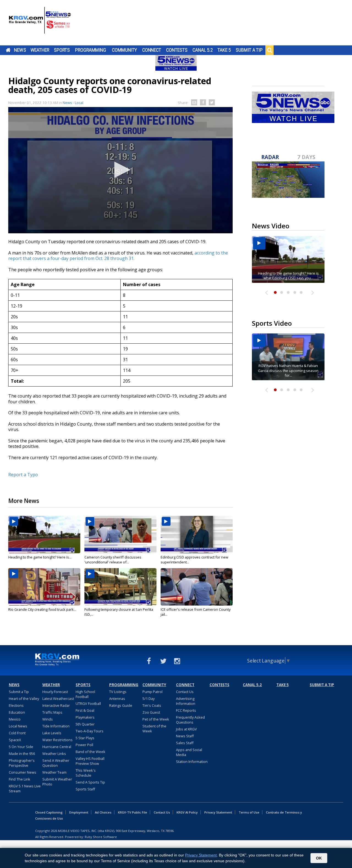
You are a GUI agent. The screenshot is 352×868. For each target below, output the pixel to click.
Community (124, 50)
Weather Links (54, 753)
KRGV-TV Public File (132, 812)
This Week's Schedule (86, 773)
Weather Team (54, 772)
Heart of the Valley (24, 698)
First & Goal (85, 710)
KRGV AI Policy (187, 812)
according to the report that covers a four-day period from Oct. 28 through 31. (118, 256)
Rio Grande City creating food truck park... (42, 609)
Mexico (15, 719)
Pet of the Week (155, 719)
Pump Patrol (152, 691)
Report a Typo (23, 475)
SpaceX (15, 739)
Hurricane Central (56, 746)
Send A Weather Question (55, 763)
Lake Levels (51, 732)
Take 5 (224, 50)
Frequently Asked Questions (190, 720)
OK (319, 858)
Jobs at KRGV (186, 729)
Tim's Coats (151, 705)
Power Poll (84, 744)
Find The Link (19, 779)
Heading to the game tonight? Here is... (40, 557)
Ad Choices (103, 812)
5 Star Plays (85, 737)
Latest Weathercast (58, 698)
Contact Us (185, 691)
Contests (176, 50)
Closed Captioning (49, 812)
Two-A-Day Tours (89, 731)
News (20, 50)
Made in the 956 (22, 753)
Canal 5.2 (203, 50)
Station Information (192, 761)
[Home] (40, 23)
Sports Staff (85, 789)
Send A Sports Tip (90, 782)
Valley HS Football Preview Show (90, 761)
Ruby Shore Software (101, 837)
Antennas (117, 698)
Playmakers (85, 717)
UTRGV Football (88, 703)
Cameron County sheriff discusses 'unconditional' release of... (112, 560)
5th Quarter (85, 724)
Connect (151, 50)
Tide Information (56, 726)
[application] (120, 170)
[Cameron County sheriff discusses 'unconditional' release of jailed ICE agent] (120, 534)
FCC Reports (186, 710)
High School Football (85, 694)
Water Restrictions (57, 739)
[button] (120, 170)
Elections (16, 705)
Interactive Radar (56, 705)
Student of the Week (154, 728)
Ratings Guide (120, 705)
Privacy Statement (218, 812)
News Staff (185, 735)
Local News (18, 726)
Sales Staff (185, 742)
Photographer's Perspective (22, 763)
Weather (40, 50)
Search (269, 50)
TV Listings (118, 691)
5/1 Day (148, 698)
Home (8, 50)
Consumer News (22, 772)
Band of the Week (90, 751)
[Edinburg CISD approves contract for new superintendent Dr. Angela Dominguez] (197, 534)
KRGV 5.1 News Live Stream (25, 788)
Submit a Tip (249, 50)
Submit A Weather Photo (57, 782)
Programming (90, 50)
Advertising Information (185, 701)
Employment (78, 812)
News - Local (73, 102)
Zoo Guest (151, 712)
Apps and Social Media (189, 752)
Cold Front (17, 732)
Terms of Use (249, 812)
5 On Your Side (21, 746)
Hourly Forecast (55, 691)
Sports (62, 50)
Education (17, 712)
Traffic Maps (52, 712)
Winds (47, 719)
